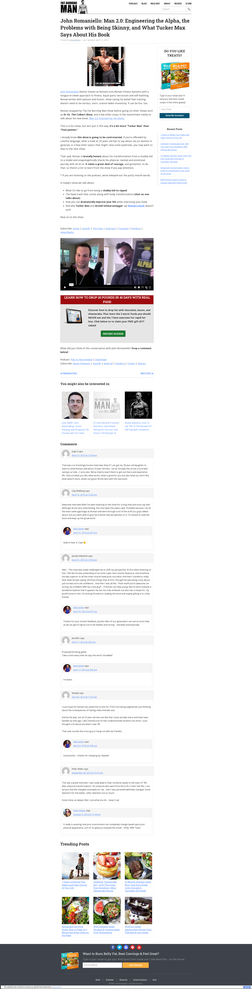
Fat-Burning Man (84, 7)
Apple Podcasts (81, 363)
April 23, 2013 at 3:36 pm (85, 745)
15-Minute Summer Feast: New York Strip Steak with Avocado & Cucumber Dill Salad (138, 886)
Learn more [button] (56, 987)
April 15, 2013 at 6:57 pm (85, 532)
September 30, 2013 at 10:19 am (87, 772)
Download (100, 359)
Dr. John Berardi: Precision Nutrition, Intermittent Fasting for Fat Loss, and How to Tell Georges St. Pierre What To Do (106, 429)
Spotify (86, 228)
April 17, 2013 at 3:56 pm (84, 642)
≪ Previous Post (68, 373)
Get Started (135, 965)
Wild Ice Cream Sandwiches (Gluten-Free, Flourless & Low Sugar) (138, 929)
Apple (76, 228)
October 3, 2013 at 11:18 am (86, 814)
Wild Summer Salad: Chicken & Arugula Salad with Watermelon (106, 929)
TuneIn (131, 363)
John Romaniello (69, 91)
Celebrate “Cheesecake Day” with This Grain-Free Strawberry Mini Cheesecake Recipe (105, 886)
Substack (111, 228)
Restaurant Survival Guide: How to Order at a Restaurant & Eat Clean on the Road (75, 931)
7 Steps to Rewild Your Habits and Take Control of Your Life (74, 885)
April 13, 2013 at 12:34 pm (84, 455)
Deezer (142, 363)
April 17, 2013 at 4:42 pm (85, 669)
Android (108, 363)
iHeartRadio (67, 232)
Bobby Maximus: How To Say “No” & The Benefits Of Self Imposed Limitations (138, 426)
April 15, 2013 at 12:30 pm (84, 494)
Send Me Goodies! (175, 115)
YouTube (98, 228)
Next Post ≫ (147, 373)
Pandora (136, 228)
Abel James (78, 528)
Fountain (124, 228)
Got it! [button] (247, 987)
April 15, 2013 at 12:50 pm (84, 559)
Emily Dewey (79, 810)
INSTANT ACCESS (113, 333)
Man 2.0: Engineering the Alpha (106, 118)
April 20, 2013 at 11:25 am (84, 697)
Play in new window (82, 359)
